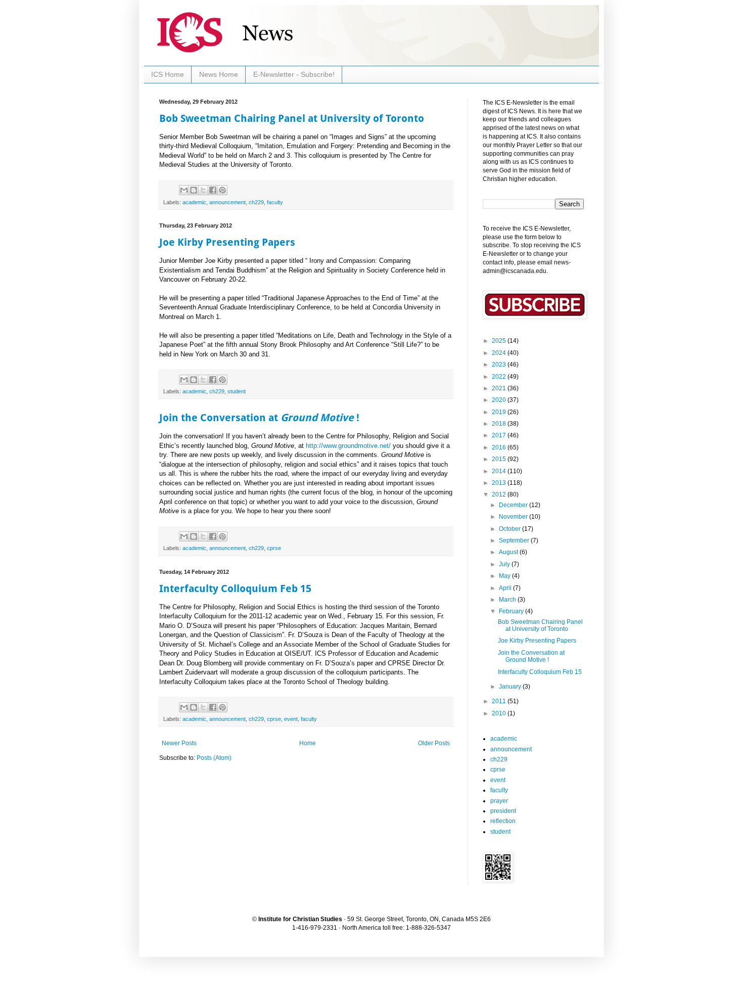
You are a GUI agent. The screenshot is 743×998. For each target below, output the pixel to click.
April (506, 588)
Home (307, 743)
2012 (499, 494)
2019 (499, 412)
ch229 (256, 202)
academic (194, 202)
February (512, 611)
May (505, 575)
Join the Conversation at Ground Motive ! (531, 656)
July (505, 564)
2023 (499, 364)
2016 (499, 447)
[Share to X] (203, 190)
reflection (503, 821)
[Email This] (184, 190)
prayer (499, 800)
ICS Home (167, 74)
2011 (499, 701)
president (503, 810)
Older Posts (434, 743)
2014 (499, 471)
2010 (499, 713)
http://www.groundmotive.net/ (348, 445)
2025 (499, 340)
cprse (274, 548)
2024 (499, 352)
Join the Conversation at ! (259, 418)
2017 (499, 435)
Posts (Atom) (214, 757)
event (291, 719)
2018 (499, 423)
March (508, 599)
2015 (499, 459)
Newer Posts (179, 743)
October (510, 528)
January (511, 686)
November (514, 516)
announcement (227, 202)
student (236, 391)
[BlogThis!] (194, 190)
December (514, 505)
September (515, 540)
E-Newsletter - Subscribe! (294, 74)
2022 (499, 376)
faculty (275, 202)
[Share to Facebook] (213, 190)
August (509, 552)
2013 (499, 482)
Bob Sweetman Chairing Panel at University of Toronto (291, 118)
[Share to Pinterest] (222, 190)
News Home (218, 74)
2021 (499, 388)
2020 (499, 399)
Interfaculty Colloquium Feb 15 (235, 588)
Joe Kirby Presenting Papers (227, 242)
